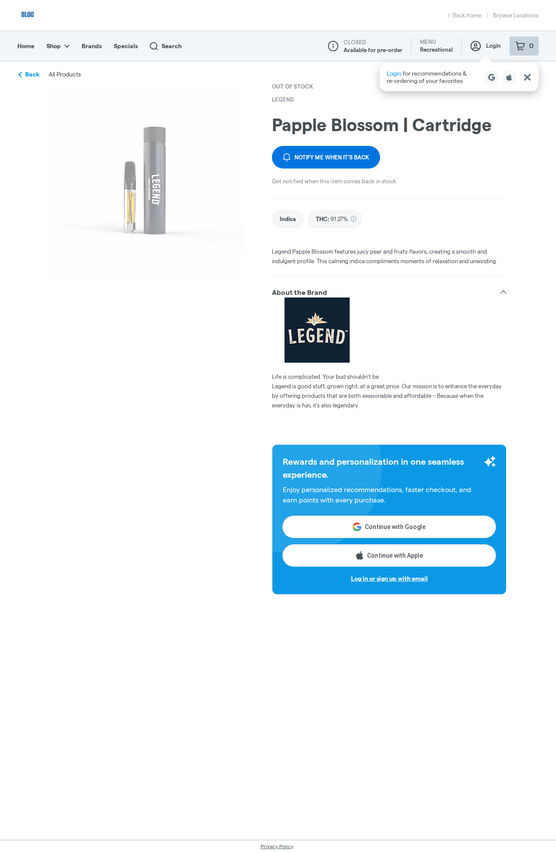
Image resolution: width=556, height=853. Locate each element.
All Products (65, 74)
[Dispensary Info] (333, 46)
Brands (92, 46)
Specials (126, 46)
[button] (459, 77)
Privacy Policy (277, 846)
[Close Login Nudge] (527, 77)
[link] (288, 219)
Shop (53, 46)
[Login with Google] (492, 77)
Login (493, 46)
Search (172, 46)
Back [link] (32, 74)
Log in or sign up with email (389, 578)
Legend (283, 99)
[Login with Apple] (509, 77)
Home (25, 46)
